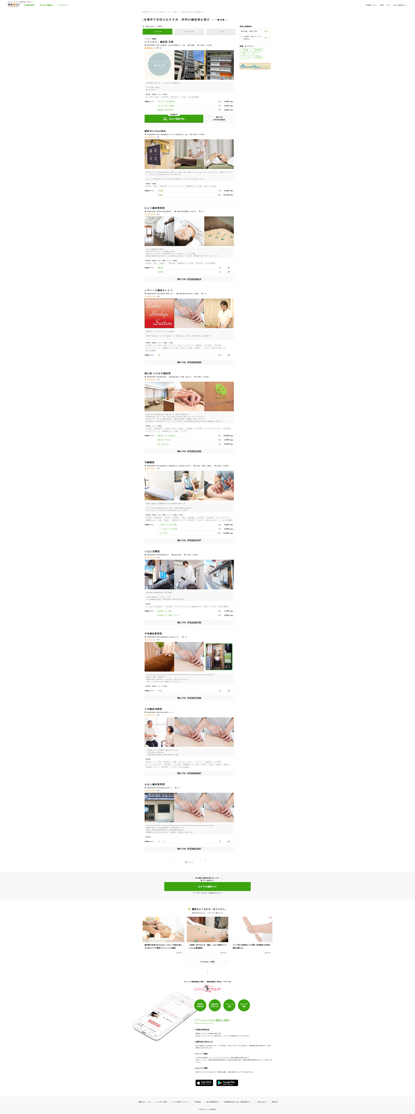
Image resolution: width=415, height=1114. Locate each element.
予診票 (382, 5)
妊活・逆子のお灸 (163, 444)
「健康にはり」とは (144, 1102)
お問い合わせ (261, 1102)
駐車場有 (258, 57)
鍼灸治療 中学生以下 (165, 440)
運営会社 (275, 1102)
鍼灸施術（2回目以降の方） (166, 110)
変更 (266, 31)
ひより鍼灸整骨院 (155, 208)
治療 (159, 355)
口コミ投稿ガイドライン (181, 1102)
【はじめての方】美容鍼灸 (166, 105)
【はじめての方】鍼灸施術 (166, 101)
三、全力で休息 (162, 533)
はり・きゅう (162, 841)
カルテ (388, 5)
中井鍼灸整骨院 (153, 633)
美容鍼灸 (160, 195)
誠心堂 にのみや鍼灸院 (158, 373)
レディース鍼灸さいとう (159, 290)
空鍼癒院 (150, 462)
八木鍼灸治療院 (153, 709)
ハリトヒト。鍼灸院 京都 (159, 42)
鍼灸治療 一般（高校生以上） (167, 435)
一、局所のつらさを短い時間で (167, 524)
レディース (245, 57)
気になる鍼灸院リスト (400, 5)
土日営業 (245, 50)
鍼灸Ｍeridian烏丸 (155, 131)
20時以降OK (258, 50)
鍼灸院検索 (30, 5)
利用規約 (198, 1102)
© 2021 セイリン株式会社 (207, 1109)
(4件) (160, 48)
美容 (243, 53)
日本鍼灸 (160, 190)
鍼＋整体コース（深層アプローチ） (169, 615)
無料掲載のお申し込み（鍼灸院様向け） (237, 1102)
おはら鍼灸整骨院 (155, 784)
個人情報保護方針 (213, 1102)
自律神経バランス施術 (165, 611)
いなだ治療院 (152, 551)
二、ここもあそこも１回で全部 (167, 529)
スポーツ (254, 53)
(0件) (158, 137)
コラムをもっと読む (207, 962)
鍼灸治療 (160, 267)
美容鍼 (160, 690)
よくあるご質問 (161, 1102)
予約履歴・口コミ (371, 5)
